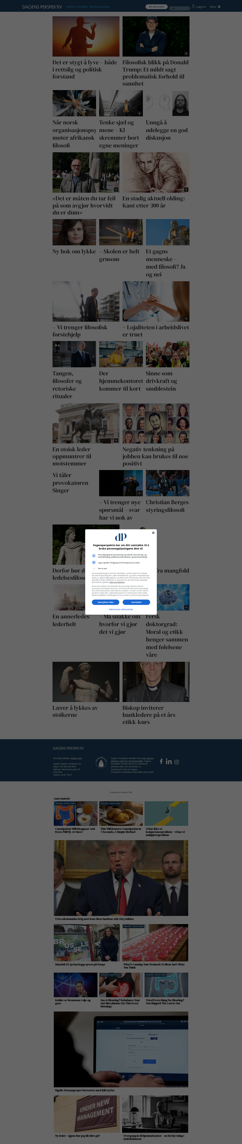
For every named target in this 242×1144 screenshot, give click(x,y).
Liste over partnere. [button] (117, 582)
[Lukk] (153, 533)
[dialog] (121, 572)
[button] (121, 569)
